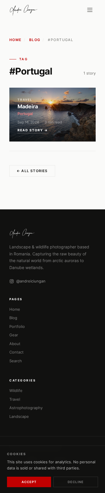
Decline (76, 482)
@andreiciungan (31, 281)
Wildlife (15, 390)
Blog (13, 317)
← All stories (32, 171)
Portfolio (17, 326)
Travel (14, 399)
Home (14, 309)
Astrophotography (26, 407)
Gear (13, 335)
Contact (16, 352)
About (14, 343)
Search (15, 360)
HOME (15, 40)
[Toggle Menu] (90, 10)
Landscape (19, 416)
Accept (29, 482)
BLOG (35, 40)
